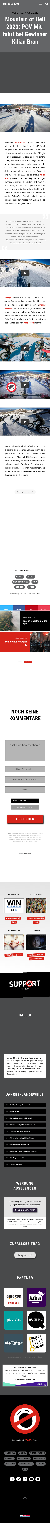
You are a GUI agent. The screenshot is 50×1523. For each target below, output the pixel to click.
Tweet (6, 610)
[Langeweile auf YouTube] (31, 1479)
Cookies (41, 1464)
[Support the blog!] (25, 984)
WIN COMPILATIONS (14, 894)
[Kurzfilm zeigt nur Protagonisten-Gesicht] (36, 947)
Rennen (20, 587)
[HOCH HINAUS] (25, 1497)
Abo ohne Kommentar (25, 807)
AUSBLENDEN (27, 90)
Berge (31, 577)
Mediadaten (24, 1458)
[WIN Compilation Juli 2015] (14, 911)
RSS (25, 1469)
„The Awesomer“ (27, 492)
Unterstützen (37, 1453)
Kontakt (9, 1458)
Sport (19, 577)
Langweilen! (25, 1255)
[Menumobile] (40, 4)
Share (18, 610)
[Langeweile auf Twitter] (19, 1479)
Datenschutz (26, 1464)
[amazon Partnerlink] (13, 1297)
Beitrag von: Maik (25, 571)
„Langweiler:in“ (16, 1204)
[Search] (47, 4)
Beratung (10, 1464)
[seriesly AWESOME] (36, 1297)
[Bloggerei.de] (25, 1515)
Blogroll (10, 1453)
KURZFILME (36, 930)
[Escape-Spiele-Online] (36, 1343)
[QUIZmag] (36, 1320)
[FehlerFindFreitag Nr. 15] (14, 945)
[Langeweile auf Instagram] (25, 1479)
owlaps (7, 297)
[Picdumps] (13, 1343)
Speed (31, 587)
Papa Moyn (29, 322)
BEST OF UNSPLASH (36, 894)
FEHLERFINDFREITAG (14, 930)
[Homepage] (18, 4)
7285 (28, 1440)
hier (37, 837)
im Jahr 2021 (21, 142)
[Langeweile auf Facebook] (12, 1479)
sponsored (39, 1458)
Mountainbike (20, 582)
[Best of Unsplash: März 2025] (36, 911)
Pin (31, 610)
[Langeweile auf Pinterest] (38, 1479)
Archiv (22, 1453)
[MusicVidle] (13, 1320)
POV (35, 582)
